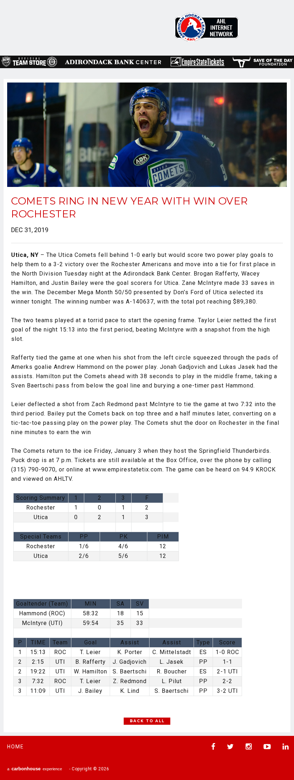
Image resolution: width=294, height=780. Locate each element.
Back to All (147, 721)
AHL (206, 27)
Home (15, 747)
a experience (34, 768)
